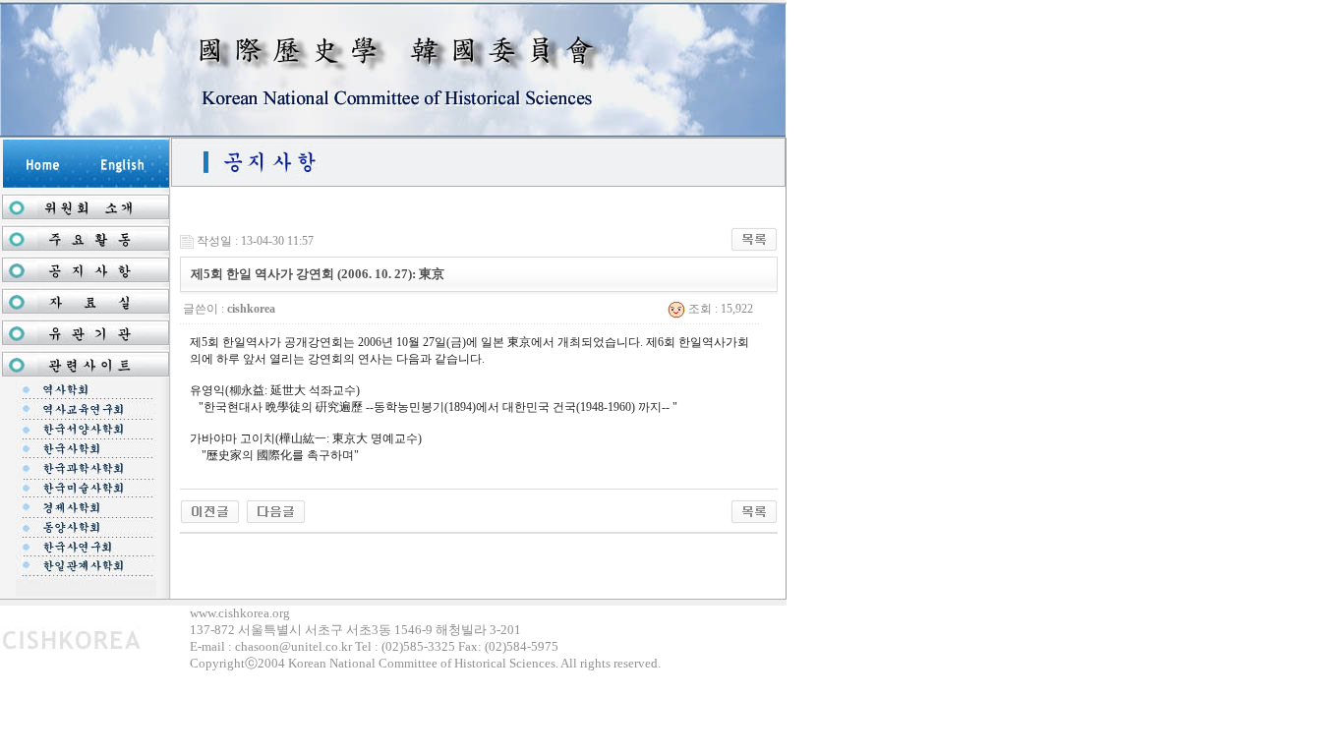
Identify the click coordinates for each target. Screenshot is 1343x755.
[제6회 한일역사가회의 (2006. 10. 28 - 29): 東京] (276, 510)
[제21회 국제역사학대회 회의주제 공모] (210, 510)
